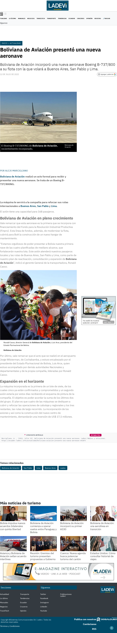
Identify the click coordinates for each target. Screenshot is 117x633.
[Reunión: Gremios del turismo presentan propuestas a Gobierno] (43, 543)
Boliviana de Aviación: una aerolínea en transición (102, 526)
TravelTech (41, 18)
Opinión (89, 18)
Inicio (4, 43)
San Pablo (43, 206)
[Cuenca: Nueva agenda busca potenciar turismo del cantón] (73, 543)
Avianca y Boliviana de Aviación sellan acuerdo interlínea (13, 556)
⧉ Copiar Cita (95, 435)
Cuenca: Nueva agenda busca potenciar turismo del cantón (73, 556)
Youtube (43, 611)
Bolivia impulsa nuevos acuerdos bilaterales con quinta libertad (12, 526)
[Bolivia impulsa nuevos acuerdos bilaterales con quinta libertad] (13, 513)
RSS (94, 628)
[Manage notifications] (111, 628)
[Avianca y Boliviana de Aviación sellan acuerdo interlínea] (13, 543)
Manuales (21, 18)
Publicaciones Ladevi (66, 595)
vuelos (63, 468)
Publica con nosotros (85, 619)
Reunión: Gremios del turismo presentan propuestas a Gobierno (43, 556)
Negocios (31, 18)
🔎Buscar (106, 18)
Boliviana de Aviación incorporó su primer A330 (72, 526)
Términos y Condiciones (10, 626)
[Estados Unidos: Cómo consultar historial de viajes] (103, 543)
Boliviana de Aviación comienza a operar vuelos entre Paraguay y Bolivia (43, 527)
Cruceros (80, 18)
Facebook (44, 598)
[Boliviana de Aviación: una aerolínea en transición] (103, 513)
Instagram (44, 602)
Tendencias (62, 18)
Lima (54, 206)
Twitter (43, 594)
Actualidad (15, 43)
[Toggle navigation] (5, 14)
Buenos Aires (28, 206)
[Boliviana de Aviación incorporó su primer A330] (73, 513)
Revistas (97, 18)
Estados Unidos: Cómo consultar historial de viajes (102, 556)
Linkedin (43, 606)
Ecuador (72, 18)
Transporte (51, 18)
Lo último (12, 18)
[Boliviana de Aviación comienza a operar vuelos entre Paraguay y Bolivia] (43, 513)
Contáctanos (89, 624)
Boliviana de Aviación (12, 176)
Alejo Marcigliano (16, 170)
